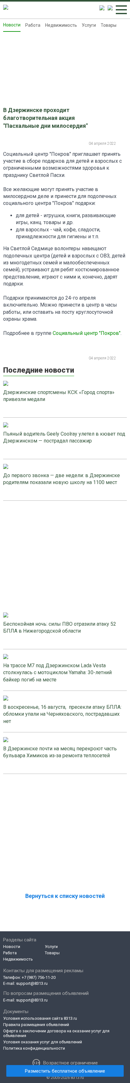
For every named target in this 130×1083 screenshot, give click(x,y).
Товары (108, 25)
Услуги (89, 25)
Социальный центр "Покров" (87, 333)
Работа (32, 25)
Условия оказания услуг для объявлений (42, 1042)
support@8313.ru (32, 983)
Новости (12, 24)
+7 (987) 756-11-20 (39, 977)
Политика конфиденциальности (34, 1048)
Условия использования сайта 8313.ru (40, 1018)
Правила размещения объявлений (36, 1024)
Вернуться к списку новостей (65, 896)
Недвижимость (61, 25)
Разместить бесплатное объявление (65, 1071)
